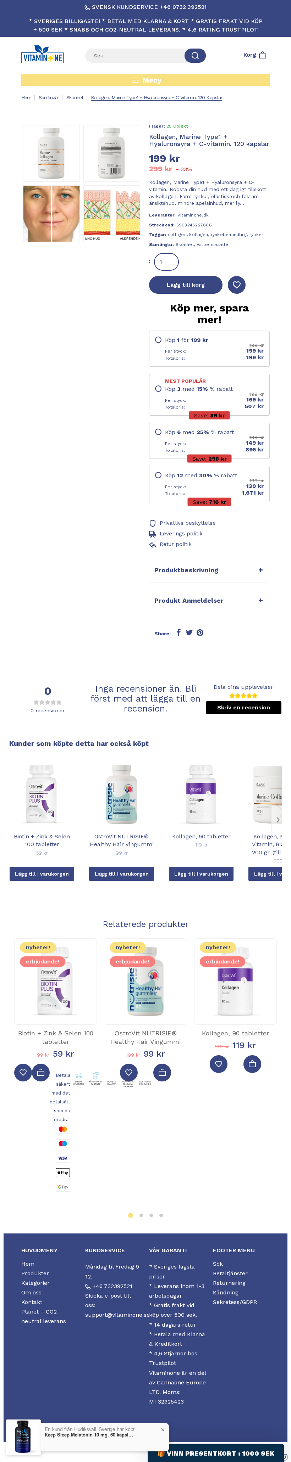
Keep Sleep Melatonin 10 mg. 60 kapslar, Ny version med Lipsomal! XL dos (89, 1435)
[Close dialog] (284, 645)
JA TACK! (218, 757)
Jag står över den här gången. (218, 774)
